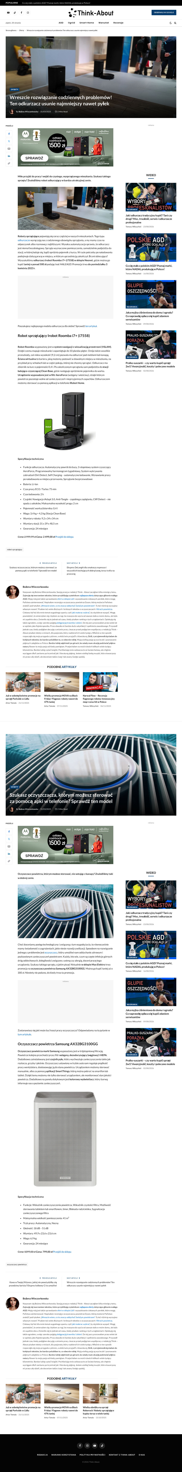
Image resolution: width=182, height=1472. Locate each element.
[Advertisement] (65, 299)
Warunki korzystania (63, 1455)
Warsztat (104, 22)
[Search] (175, 23)
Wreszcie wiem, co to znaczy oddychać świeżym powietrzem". (68, 605)
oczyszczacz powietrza (17, 1264)
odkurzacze (24, 240)
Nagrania (132, 209)
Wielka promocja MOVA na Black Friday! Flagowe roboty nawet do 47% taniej (61, 698)
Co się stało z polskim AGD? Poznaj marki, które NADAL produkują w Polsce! (149, 267)
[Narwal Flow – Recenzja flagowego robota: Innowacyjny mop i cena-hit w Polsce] (100, 682)
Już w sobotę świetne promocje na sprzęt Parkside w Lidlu (23, 697)
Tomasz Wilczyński (90, 706)
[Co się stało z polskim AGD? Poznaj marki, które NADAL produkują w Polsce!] (151, 247)
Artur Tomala (11, 703)
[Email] (9, 148)
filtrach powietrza (104, 609)
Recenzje (118, 22)
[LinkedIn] (9, 156)
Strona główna (11, 30)
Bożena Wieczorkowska (28, 111)
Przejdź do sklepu (64, 536)
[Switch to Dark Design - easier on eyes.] (170, 23)
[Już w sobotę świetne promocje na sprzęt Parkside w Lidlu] (23, 682)
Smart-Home (86, 22)
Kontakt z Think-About (122, 1455)
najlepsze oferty (87, 595)
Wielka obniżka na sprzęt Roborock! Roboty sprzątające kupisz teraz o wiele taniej (98, 1410)
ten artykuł (91, 326)
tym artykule (24, 1034)
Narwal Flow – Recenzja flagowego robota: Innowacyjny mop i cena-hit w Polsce (99, 698)
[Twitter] (9, 141)
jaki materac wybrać (81, 612)
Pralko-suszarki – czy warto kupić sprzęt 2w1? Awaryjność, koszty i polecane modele (150, 364)
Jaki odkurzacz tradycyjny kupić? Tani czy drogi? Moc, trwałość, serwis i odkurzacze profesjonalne (149, 219)
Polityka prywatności (92, 1455)
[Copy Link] (9, 163)
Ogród (71, 22)
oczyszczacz (51, 952)
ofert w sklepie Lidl (65, 599)
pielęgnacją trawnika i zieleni (69, 623)
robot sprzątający (14, 549)
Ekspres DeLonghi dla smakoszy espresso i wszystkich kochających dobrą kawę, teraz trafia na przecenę (91, 570)
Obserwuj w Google (164, 12)
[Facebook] (9, 134)
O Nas (142, 1455)
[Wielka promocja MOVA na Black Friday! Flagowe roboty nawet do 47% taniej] (61, 682)
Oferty (21, 30)
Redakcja (42, 1455)
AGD (61, 22)
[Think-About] (91, 12)
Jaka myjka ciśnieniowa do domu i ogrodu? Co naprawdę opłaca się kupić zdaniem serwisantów (57, 3)
